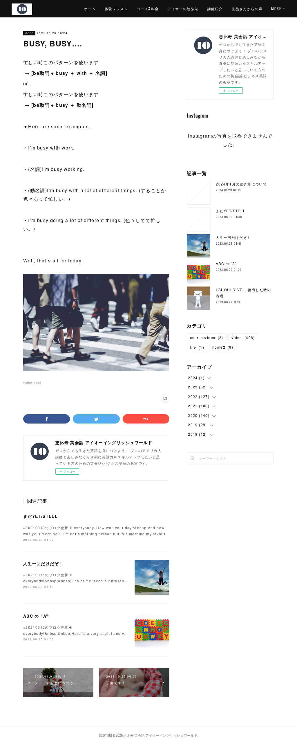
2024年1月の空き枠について (241, 183)
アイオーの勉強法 (182, 8)
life (197, 347)
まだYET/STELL (40, 516)
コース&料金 (148, 8)
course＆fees (206, 337)
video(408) (32, 383)
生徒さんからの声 (246, 8)
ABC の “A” (36, 616)
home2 (222, 347)
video (29, 33)
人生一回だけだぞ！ (43, 563)
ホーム (90, 8)
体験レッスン (116, 8)
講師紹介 (215, 8)
